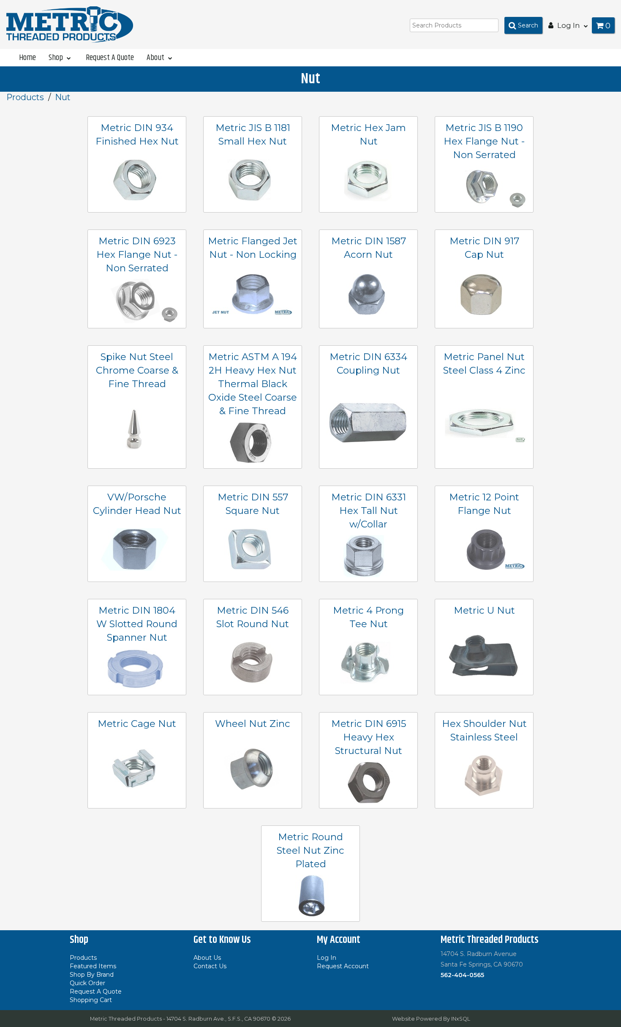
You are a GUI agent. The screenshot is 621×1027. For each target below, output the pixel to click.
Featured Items (93, 966)
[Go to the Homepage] (69, 24)
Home (27, 57)
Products (25, 97)
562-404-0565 (462, 975)
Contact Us (209, 966)
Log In (326, 957)
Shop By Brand (92, 974)
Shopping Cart (91, 1000)
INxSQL (460, 1019)
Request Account (343, 966)
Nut (63, 97)
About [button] (156, 57)
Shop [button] (57, 57)
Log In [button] (569, 25)
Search (528, 25)
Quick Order (87, 983)
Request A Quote (110, 57)
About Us (207, 957)
